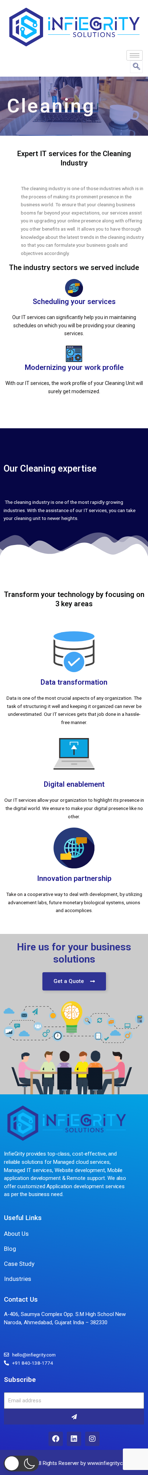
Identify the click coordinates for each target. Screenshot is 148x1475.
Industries (17, 1278)
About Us (16, 1233)
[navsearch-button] (136, 67)
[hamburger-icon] (134, 55)
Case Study (19, 1263)
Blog (10, 1248)
